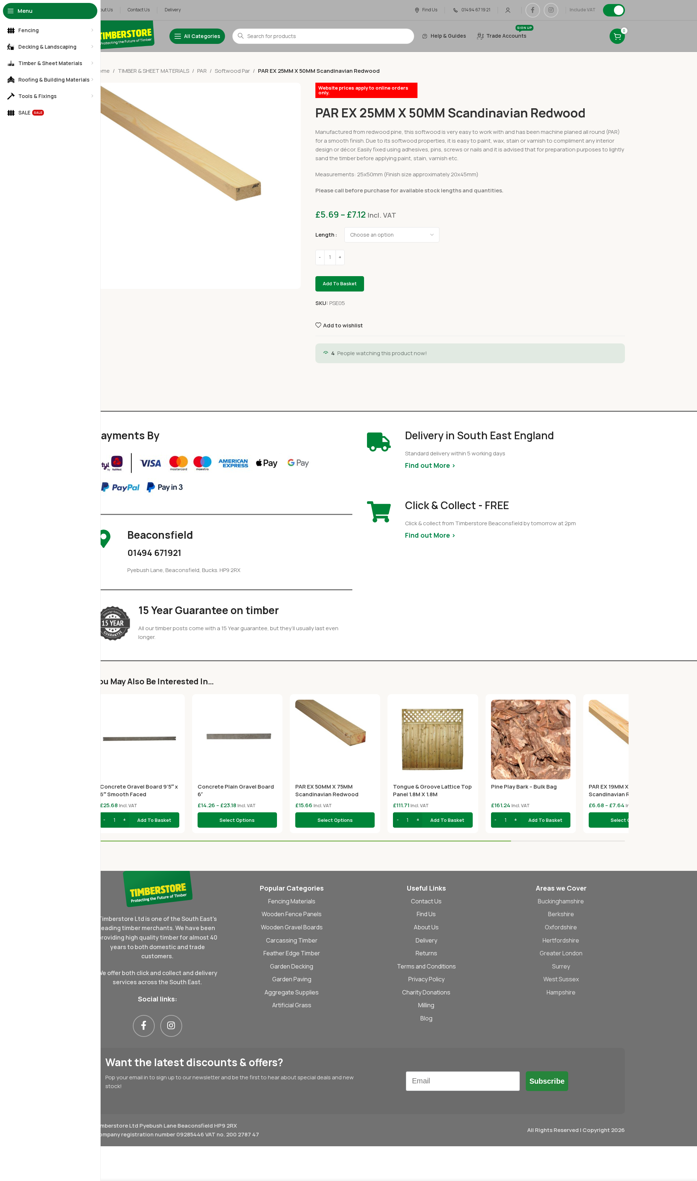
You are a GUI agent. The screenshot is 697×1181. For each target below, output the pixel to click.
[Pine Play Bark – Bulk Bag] (530, 739)
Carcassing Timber (292, 940)
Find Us (426, 914)
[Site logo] (124, 36)
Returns (426, 953)
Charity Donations (426, 992)
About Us (426, 927)
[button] (139, 820)
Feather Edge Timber (291, 953)
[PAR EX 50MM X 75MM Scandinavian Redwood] (335, 739)
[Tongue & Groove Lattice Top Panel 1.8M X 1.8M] (432, 739)
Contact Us (426, 901)
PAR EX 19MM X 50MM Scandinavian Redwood (620, 790)
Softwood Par (232, 71)
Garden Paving (291, 979)
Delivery (426, 940)
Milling (426, 1005)
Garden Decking (291, 966)
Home (102, 71)
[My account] (508, 10)
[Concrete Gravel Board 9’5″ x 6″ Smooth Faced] (139, 739)
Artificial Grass (291, 1005)
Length (324, 234)
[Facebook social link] (532, 10)
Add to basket (340, 283)
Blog (426, 1018)
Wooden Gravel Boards (292, 927)
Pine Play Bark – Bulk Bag (524, 786)
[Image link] (157, 888)
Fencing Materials (291, 901)
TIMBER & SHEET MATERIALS (153, 71)
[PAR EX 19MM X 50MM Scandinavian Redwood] (628, 739)
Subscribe (547, 1081)
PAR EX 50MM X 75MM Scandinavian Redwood (327, 790)
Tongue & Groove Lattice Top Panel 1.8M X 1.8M (432, 790)
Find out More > (430, 465)
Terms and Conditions (426, 966)
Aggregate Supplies (292, 992)
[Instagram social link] (551, 10)
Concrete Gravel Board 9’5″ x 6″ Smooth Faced (139, 790)
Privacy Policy (426, 979)
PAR (202, 71)
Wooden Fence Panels (292, 914)
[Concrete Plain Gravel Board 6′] (237, 739)
